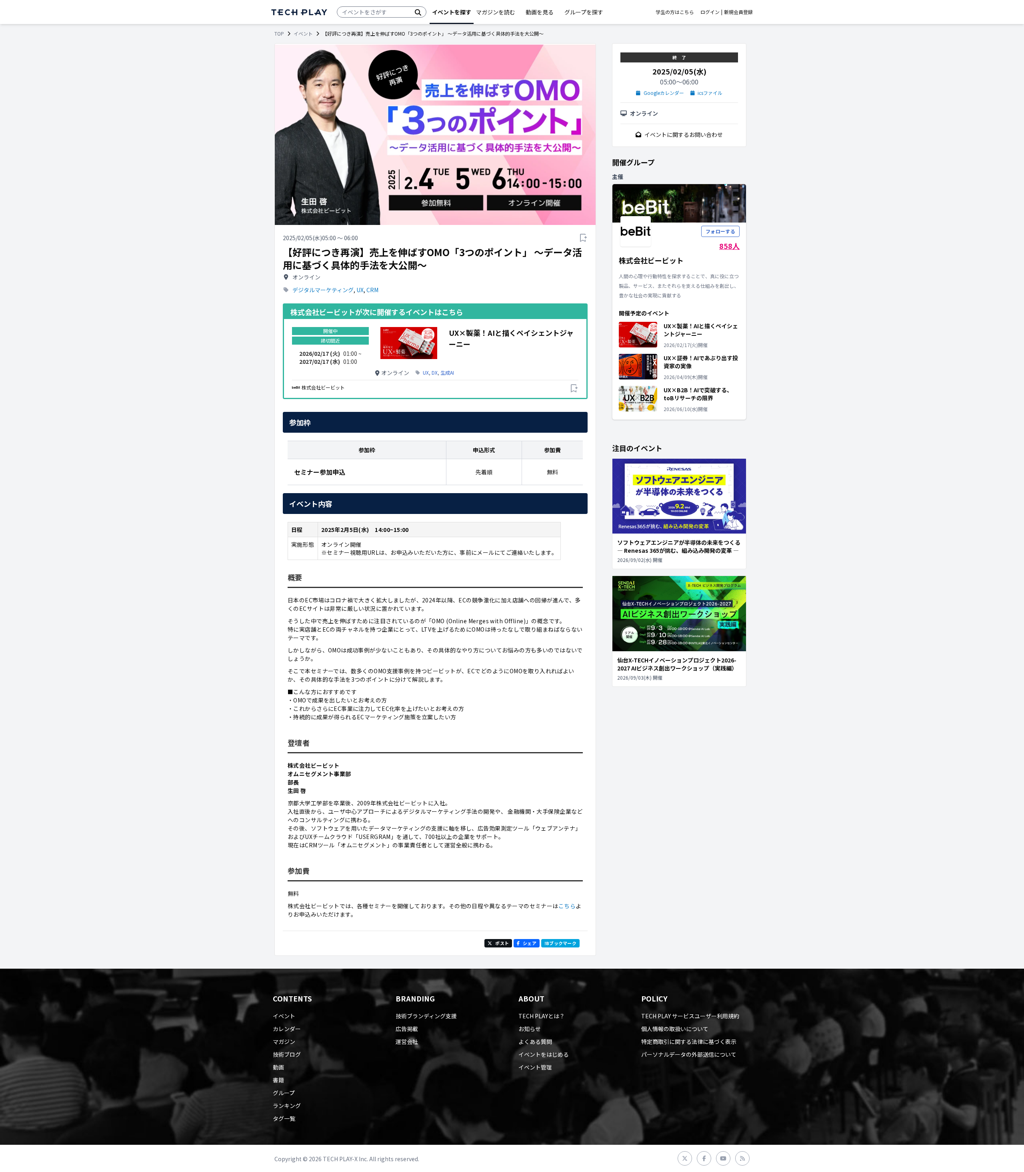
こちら (567, 906)
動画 (278, 1067)
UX (360, 290)
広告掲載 (407, 1029)
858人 (729, 246)
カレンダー (287, 1029)
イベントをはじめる (543, 1054)
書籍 (278, 1080)
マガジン (284, 1042)
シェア (529, 943)
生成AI (447, 372)
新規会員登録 (738, 12)
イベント (303, 33)
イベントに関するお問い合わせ (683, 134)
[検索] (418, 12)
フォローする (720, 231)
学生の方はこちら (675, 12)
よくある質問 (535, 1042)
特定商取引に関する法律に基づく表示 (688, 1042)
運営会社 (407, 1042)
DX (435, 372)
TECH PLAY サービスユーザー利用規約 (690, 1016)
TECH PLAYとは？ (541, 1016)
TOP (279, 33)
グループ (284, 1093)
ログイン (710, 12)
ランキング (287, 1106)
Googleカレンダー (664, 93)
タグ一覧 (284, 1118)
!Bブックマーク (560, 943)
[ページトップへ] (299, 12)
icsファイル (710, 93)
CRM (372, 290)
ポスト (502, 943)
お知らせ (529, 1029)
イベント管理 (535, 1067)
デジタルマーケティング (323, 290)
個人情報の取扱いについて (674, 1029)
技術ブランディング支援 (426, 1016)
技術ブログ (287, 1054)
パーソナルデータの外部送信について (688, 1054)
